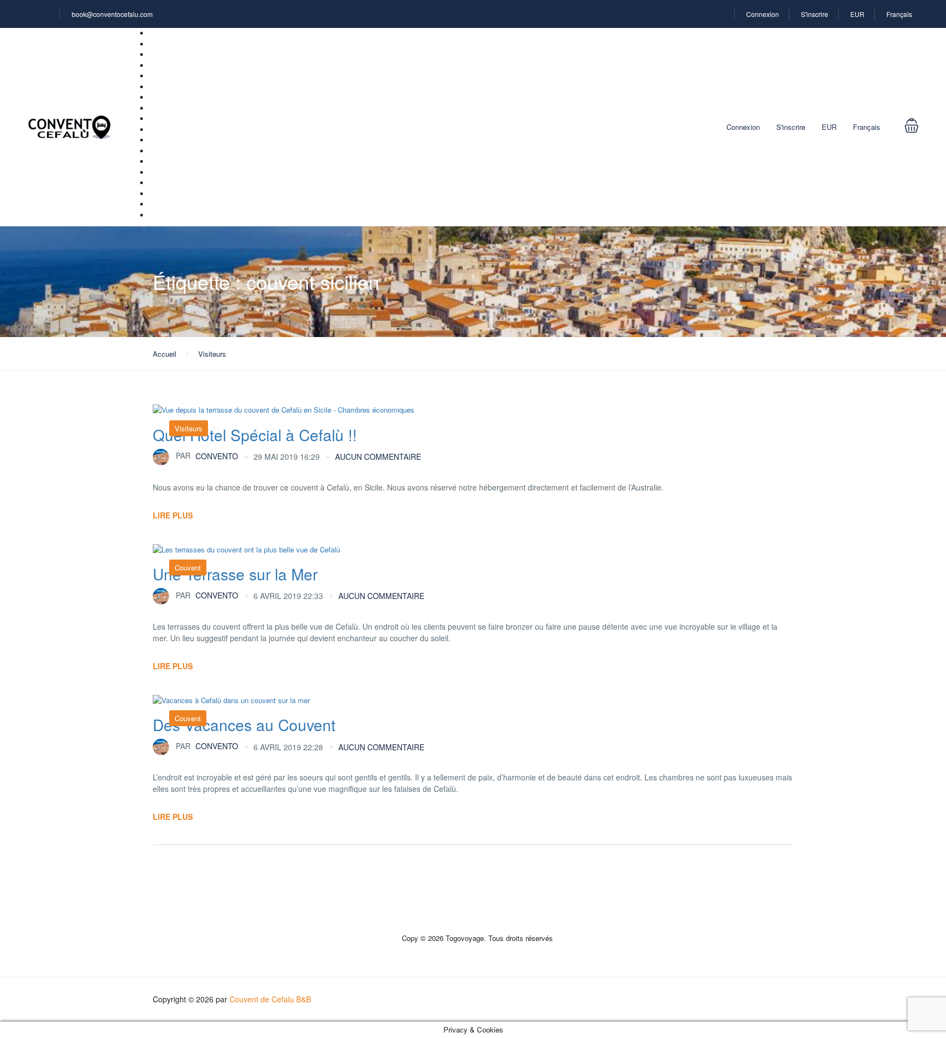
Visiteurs (212, 354)
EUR (857, 14)
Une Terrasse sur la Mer (235, 574)
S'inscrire (814, 14)
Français (900, 14)
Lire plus (173, 515)
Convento (207, 455)
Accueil (164, 354)
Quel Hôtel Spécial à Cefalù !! (255, 435)
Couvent (188, 567)
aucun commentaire (378, 456)
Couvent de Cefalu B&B (270, 999)
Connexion (762, 14)
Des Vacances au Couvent (244, 724)
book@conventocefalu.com (112, 14)
